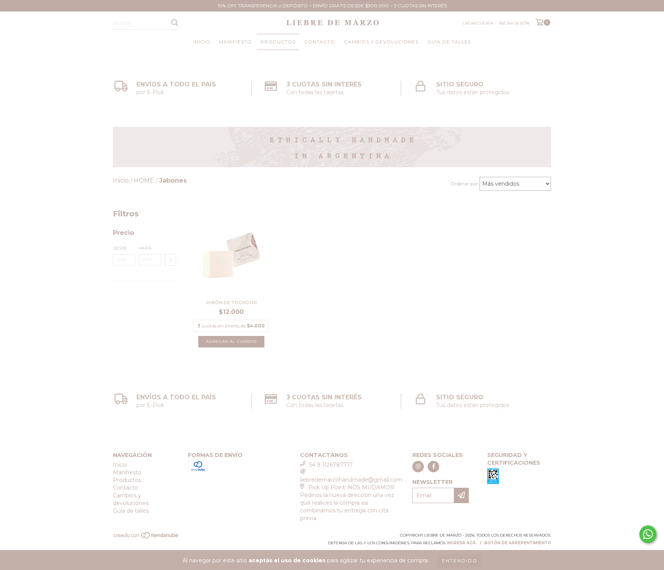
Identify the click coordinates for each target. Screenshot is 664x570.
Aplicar (170, 260)
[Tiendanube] (146, 537)
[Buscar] (174, 23)
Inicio (201, 42)
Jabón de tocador (231, 302)
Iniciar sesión (514, 23)
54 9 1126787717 (331, 464)
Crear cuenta (478, 23)
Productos (278, 42)
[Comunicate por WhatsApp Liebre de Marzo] (647, 534)
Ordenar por (464, 183)
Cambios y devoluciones (381, 42)
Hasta (145, 248)
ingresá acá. (462, 542)
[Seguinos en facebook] (433, 466)
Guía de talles (449, 42)
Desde (120, 248)
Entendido (460, 560)
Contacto (319, 42)
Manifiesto (235, 42)
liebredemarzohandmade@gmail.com (351, 479)
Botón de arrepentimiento (517, 542)
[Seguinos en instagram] (418, 466)
